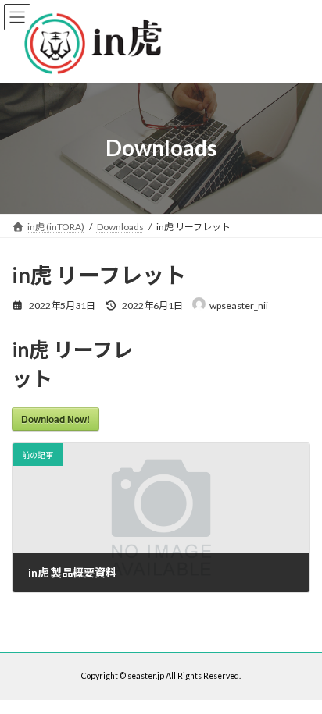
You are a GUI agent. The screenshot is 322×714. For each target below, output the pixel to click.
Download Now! (55, 419)
